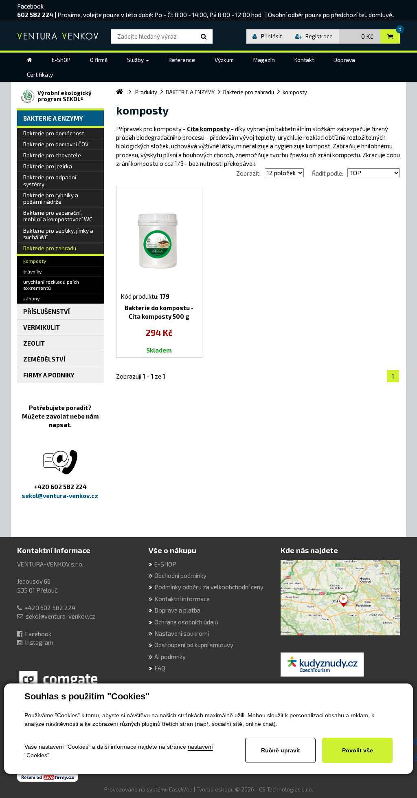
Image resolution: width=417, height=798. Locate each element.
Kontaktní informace (53, 550)
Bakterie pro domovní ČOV (55, 144)
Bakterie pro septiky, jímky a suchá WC (58, 233)
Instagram (39, 642)
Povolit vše (357, 750)
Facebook (30, 6)
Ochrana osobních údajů (186, 622)
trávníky (32, 271)
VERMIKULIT (41, 327)
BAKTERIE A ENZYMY (53, 118)
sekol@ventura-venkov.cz (60, 616)
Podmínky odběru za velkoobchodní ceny (208, 587)
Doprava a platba (177, 610)
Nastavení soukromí (181, 633)
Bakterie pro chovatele (52, 155)
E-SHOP (165, 564)
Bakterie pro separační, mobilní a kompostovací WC (57, 216)
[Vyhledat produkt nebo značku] (205, 36)
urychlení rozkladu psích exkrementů (51, 285)
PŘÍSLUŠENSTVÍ (46, 311)
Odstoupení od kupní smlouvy (193, 644)
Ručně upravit (280, 750)
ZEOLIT (34, 343)
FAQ (159, 668)
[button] (138, 60)
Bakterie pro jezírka (47, 166)
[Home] (29, 60)
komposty (34, 261)
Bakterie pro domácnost (53, 133)
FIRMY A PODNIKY (49, 375)
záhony (31, 298)
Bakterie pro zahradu (49, 248)
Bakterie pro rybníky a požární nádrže (50, 198)
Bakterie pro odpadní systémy (49, 180)
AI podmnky (170, 656)
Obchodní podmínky (180, 575)
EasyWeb (181, 789)
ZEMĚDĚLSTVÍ (44, 359)
